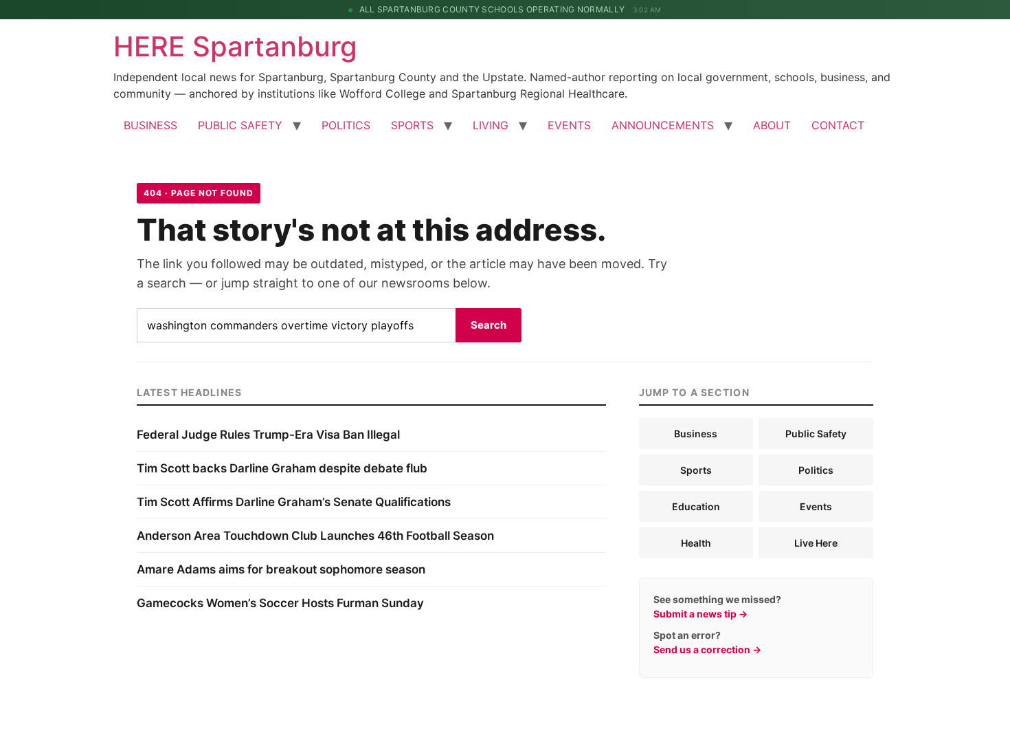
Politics (815, 470)
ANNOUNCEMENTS (662, 125)
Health (696, 543)
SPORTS (412, 125)
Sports (696, 470)
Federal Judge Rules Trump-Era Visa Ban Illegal (268, 434)
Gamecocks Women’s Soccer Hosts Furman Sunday (280, 603)
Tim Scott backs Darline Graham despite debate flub (282, 468)
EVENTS (569, 125)
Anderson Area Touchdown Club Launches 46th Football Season (315, 536)
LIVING (490, 125)
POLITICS (346, 125)
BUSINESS (150, 125)
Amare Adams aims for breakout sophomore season (281, 569)
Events (816, 506)
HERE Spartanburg (235, 46)
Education (696, 506)
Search (488, 324)
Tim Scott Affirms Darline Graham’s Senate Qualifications (294, 502)
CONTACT (837, 125)
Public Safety (815, 433)
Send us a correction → (707, 649)
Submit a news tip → (700, 614)
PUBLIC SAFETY (240, 125)
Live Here (816, 543)
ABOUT (772, 125)
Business (695, 433)
